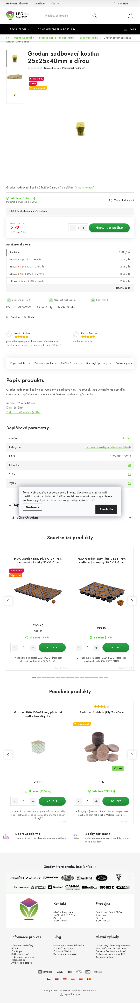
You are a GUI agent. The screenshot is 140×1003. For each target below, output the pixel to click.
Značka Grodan (69, 363)
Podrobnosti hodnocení (74, 68)
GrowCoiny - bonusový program (113, 945)
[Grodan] (57, 887)
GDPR (14, 948)
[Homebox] (23, 887)
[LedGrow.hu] (81, 979)
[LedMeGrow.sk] (57, 979)
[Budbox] (91, 887)
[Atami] (125, 887)
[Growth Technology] (99, 878)
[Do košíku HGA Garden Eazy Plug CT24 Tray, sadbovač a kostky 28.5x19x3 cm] (115, 647)
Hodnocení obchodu (17, 3)
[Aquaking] (14, 878)
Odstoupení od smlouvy (24, 957)
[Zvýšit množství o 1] (83, 228)
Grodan (71, 307)
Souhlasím (106, 509)
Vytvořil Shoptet (72, 994)
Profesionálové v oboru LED (110, 954)
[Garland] (82, 878)
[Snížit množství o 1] (73, 228)
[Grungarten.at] (73, 979)
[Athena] (31, 878)
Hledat (94, 15)
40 (129, 465)
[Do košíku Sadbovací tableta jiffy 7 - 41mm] (115, 801)
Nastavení (32, 507)
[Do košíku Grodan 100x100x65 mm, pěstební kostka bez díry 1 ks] (52, 801)
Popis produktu (18, 363)
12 (91, 677)
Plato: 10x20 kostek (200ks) (24, 412)
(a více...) (89, 867)
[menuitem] (19, 29)
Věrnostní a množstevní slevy (111, 948)
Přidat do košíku (109, 228)
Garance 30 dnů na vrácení (111, 951)
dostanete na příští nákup (33, 211)
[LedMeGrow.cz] (49, 979)
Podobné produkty (125, 363)
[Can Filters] (65, 878)
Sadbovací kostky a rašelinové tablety (108, 447)
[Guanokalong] (40, 887)
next (132, 601)
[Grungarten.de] (65, 979)
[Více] (130, 29)
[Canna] (74, 887)
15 (106, 677)
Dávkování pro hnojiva (65, 954)
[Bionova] (48, 878)
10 (82, 677)
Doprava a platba (43, 363)
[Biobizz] (108, 887)
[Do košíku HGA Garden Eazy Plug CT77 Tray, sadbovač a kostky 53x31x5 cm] (52, 647)
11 (87, 677)
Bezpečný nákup (104, 957)
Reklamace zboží (20, 954)
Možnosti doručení (124, 200)
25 (129, 474)
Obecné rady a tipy (63, 948)
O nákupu (40, 3)
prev (8, 601)
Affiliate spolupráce (21, 962)
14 (101, 677)
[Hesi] (116, 878)
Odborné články (62, 951)
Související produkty (97, 363)
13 (96, 677)
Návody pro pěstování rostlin (68, 945)
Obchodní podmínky (22, 945)
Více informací (84, 188)
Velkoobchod (18, 959)
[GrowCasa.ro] (89, 979)
